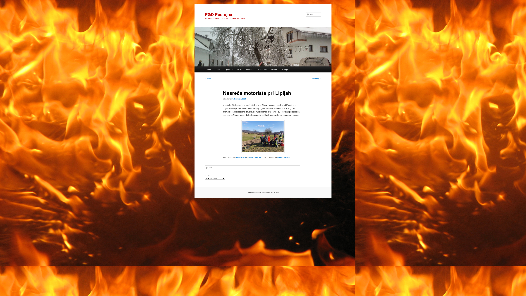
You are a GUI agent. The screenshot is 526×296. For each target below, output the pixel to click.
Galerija (285, 69)
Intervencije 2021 (254, 157)
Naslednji (316, 78)
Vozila (239, 69)
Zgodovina (229, 69)
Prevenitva (262, 69)
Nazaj (208, 78)
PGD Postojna (218, 14)
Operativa (250, 69)
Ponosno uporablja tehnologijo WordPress (263, 192)
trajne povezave (283, 157)
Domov (208, 69)
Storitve (274, 69)
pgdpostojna (241, 157)
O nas (218, 69)
